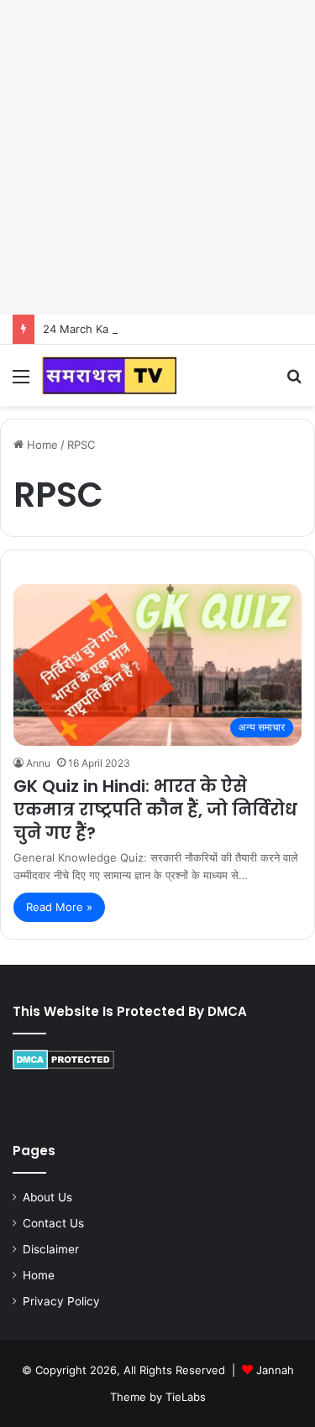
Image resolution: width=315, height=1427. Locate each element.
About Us (47, 1197)
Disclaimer (51, 1249)
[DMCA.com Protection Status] (63, 1065)
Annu (38, 763)
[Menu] (21, 382)
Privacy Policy (61, 1301)
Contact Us (53, 1223)
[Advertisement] (157, 157)
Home (41, 444)
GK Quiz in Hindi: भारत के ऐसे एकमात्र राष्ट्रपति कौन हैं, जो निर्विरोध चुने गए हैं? (155, 809)
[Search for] (294, 382)
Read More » (59, 907)
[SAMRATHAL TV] (109, 375)
